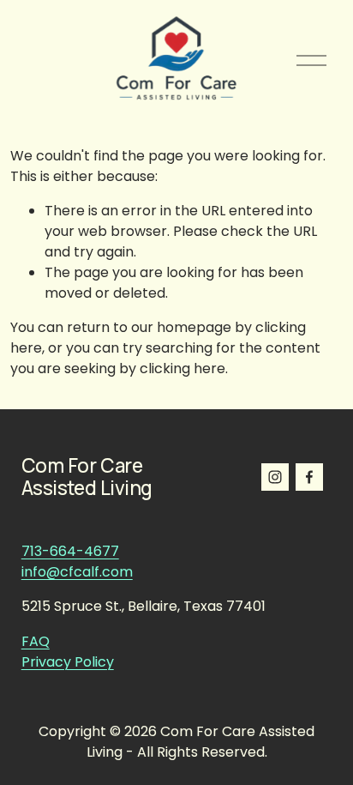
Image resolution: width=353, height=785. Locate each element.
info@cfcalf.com (77, 572)
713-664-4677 (70, 551)
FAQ (35, 641)
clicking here (182, 368)
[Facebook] (309, 477)
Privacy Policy (67, 662)
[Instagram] (275, 477)
